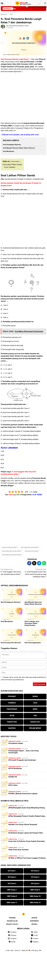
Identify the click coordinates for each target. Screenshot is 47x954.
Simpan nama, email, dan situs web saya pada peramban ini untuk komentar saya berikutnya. (23, 678)
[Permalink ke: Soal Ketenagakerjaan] (35, 635)
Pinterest (13, 935)
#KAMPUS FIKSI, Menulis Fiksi (14, 800)
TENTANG (12, 918)
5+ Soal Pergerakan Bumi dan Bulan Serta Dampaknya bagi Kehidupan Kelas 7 (35, 573)
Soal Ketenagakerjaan (33, 642)
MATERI (18, 741)
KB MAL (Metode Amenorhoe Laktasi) (22, 793)
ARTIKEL (34, 924)
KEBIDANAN (12, 741)
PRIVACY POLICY (12, 924)
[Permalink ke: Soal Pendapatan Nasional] (11, 594)
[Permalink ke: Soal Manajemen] (11, 614)
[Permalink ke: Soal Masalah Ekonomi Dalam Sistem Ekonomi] (35, 594)
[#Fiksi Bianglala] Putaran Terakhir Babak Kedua (26, 816)
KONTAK (34, 918)
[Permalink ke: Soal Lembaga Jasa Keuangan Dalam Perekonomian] (35, 614)
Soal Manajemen (8, 151)
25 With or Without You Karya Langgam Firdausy (27, 858)
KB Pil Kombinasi (15, 768)
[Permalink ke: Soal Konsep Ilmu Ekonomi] (11, 635)
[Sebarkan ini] (29, 563)
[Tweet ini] (34, 563)
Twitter (36, 932)
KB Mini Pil (12, 777)
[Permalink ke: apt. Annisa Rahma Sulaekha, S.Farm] (3, 26)
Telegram (36, 942)
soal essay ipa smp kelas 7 (30, 547)
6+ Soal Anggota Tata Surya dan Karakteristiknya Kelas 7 (18, 472)
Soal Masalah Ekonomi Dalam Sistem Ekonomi (19, 148)
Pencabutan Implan (15, 743)
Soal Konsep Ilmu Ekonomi (11, 642)
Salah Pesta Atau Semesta (18, 850)
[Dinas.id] (23, 3)
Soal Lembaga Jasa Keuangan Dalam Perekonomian (32, 623)
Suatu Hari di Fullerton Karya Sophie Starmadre (26, 841)
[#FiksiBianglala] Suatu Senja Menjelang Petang (26, 808)
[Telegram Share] (39, 563)
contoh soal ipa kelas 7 (10, 547)
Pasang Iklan (12, 921)
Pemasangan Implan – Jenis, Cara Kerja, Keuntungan (23, 752)
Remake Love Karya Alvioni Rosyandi (22, 824)
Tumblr (36, 935)
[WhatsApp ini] (44, 563)
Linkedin (35, 938)
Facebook (13, 932)
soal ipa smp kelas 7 (32, 551)
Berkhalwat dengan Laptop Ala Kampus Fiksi (25, 833)
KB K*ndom (12, 785)
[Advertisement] (23, 97)
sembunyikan (15, 161)
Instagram (13, 938)
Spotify (13, 942)
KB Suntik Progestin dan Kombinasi (22, 760)
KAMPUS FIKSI (12, 805)
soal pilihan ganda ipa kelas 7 (12, 555)
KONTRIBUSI (34, 921)
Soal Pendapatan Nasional (12, 144)
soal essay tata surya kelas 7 (12, 551)
